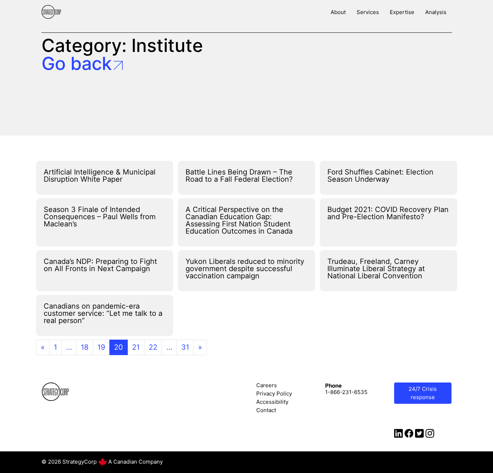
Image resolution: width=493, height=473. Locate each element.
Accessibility (272, 401)
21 (136, 347)
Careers (266, 385)
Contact (266, 410)
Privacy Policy (274, 393)
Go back (77, 63)
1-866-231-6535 (346, 392)
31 (185, 347)
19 (101, 347)
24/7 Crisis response (423, 393)
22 (153, 347)
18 (84, 347)
